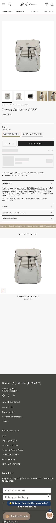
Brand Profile (8, 407)
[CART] (52, 4)
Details (5, 207)
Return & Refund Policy (12, 450)
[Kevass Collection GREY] (28, 266)
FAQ (4, 436)
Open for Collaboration (12, 417)
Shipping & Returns (9, 218)
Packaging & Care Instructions (13, 213)
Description (6, 183)
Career (5, 421)
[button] (9, 4)
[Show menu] (3, 4)
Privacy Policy (8, 459)
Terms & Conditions (11, 464)
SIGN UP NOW (27, 506)
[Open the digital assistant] (50, 515)
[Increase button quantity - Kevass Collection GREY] (13, 143)
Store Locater (8, 412)
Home (4, 105)
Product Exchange (10, 454)
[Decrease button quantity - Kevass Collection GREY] (5, 143)
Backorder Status (10, 445)
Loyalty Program (9, 441)
